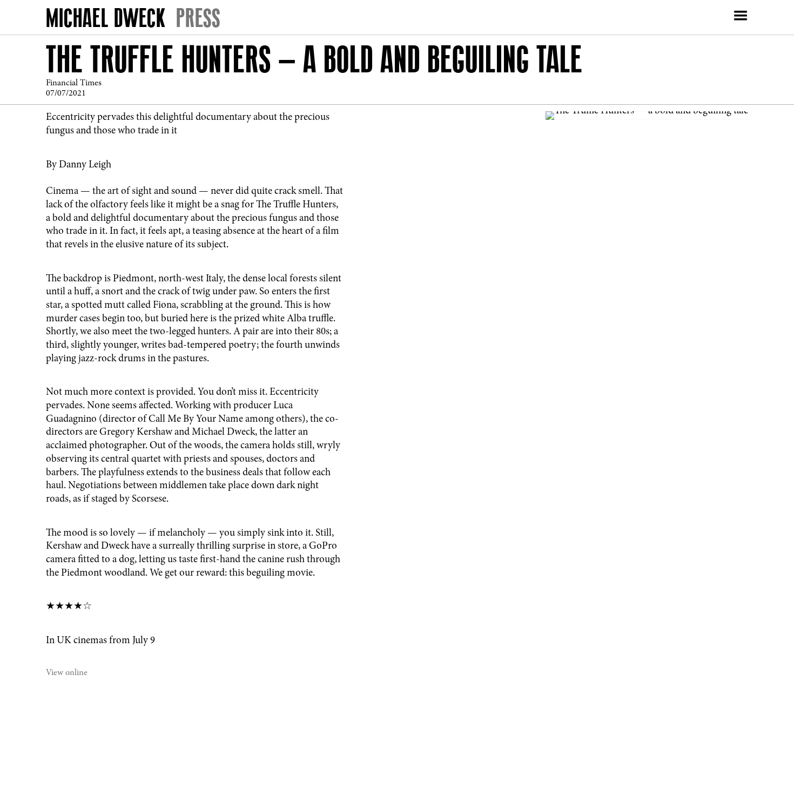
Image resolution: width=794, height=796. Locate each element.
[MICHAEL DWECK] (105, 20)
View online (67, 673)
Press (198, 17)
